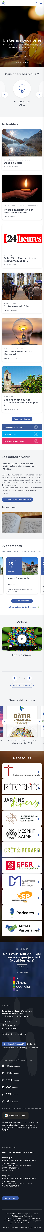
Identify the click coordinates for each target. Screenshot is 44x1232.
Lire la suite (22, 967)
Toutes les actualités (22, 419)
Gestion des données (26, 1223)
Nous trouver (11, 1028)
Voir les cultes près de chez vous (22, 607)
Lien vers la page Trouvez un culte (17, 500)
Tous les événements (22, 601)
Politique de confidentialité (22, 1216)
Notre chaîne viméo (23, 685)
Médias (35, 1214)
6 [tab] (27, 62)
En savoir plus (22, 57)
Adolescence (25, 552)
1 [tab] (16, 62)
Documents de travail (32, 1218)
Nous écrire (10, 1025)
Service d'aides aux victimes (13, 1048)
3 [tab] (20, 62)
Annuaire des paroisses (12, 1221)
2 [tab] (18, 62)
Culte (9, 552)
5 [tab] (25, 62)
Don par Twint (10, 1198)
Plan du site (10, 1214)
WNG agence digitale (33, 1228)
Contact (13, 1223)
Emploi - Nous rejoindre (32, 1221)
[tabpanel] (22, 36)
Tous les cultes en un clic (12, 1034)
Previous (5, 94)
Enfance (39, 552)
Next (39, 94)
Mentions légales (23, 1214)
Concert (15, 552)
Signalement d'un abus (13, 1044)
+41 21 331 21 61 (11, 1021)
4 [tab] (23, 62)
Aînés (33, 552)
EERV (3, 552)
